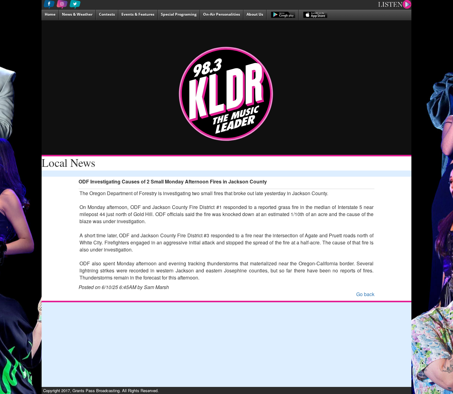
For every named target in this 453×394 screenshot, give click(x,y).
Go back (365, 294)
